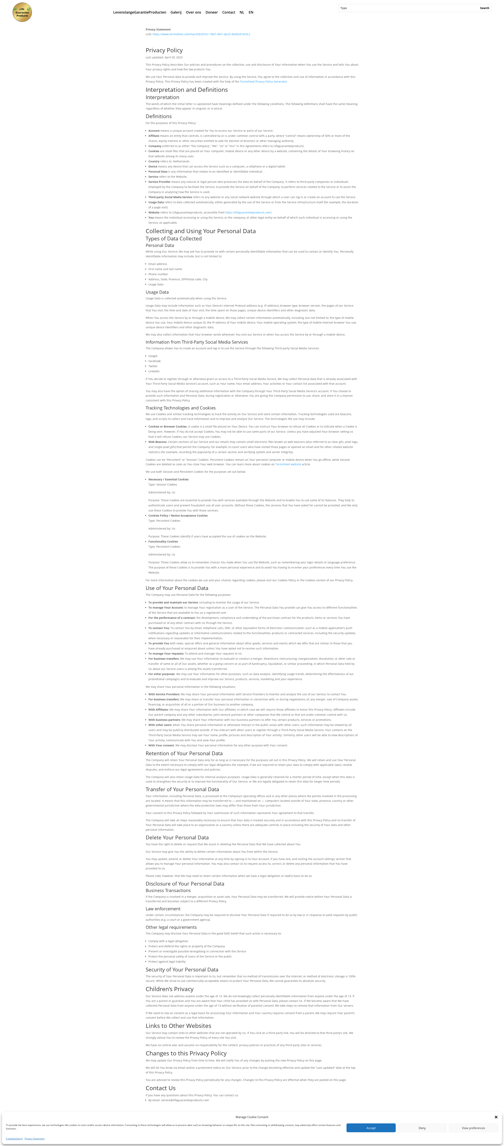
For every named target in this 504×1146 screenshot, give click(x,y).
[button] (496, 1117)
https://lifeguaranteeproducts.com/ (248, 212)
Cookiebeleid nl (14, 1138)
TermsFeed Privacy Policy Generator (263, 81)
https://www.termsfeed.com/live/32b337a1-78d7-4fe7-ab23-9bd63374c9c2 (201, 34)
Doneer (212, 12)
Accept (371, 1128)
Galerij (176, 12)
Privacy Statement (34, 1138)
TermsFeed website (288, 464)
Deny (422, 1128)
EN (251, 12)
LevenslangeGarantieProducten (139, 12)
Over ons (193, 12)
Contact (228, 12)
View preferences (473, 1128)
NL (242, 12)
